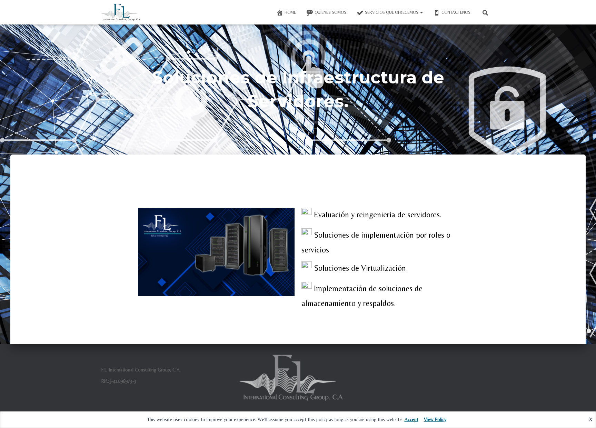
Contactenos (455, 12)
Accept (411, 419)
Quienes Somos (330, 12)
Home (290, 12)
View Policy (435, 419)
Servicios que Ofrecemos (392, 12)
